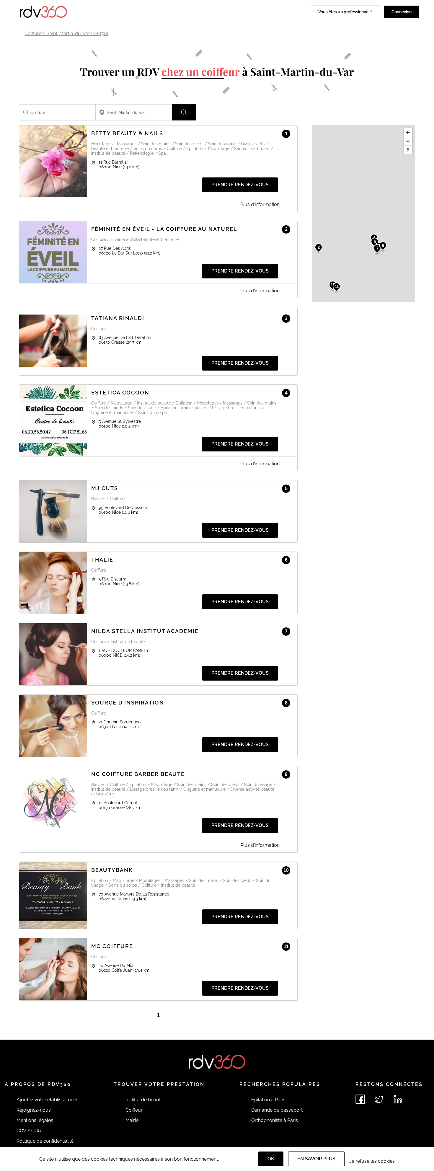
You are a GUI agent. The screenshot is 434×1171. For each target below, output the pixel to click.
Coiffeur (134, 1110)
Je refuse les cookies (372, 1161)
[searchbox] (57, 112)
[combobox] (57, 112)
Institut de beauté (144, 1099)
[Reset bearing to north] (408, 149)
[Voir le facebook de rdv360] (360, 1099)
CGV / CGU (29, 1131)
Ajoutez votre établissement (47, 1099)
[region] (363, 213)
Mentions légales (35, 1120)
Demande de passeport (277, 1110)
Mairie (131, 1120)
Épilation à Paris (268, 1099)
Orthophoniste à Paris (274, 1120)
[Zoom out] (408, 141)
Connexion (401, 11)
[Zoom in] (408, 132)
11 (337, 286)
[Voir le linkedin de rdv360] (398, 1099)
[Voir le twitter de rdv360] (379, 1099)
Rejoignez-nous (34, 1110)
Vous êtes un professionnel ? (345, 11)
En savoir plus (316, 1159)
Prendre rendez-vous (240, 184)
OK (270, 1159)
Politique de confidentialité (45, 1141)
